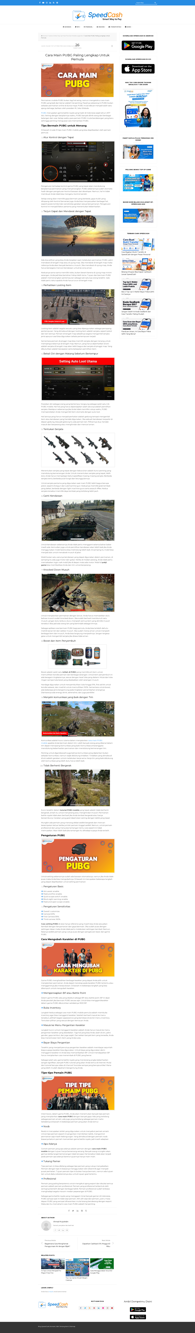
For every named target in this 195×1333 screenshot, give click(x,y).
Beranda (68, 27)
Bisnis (129, 27)
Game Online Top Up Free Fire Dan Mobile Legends (66, 36)
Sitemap (72, 1326)
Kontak (52, 1326)
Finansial (89, 27)
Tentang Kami (64, 1326)
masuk (51, 1291)
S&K (57, 1326)
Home (45, 36)
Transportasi (116, 27)
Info (78, 27)
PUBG (43, 113)
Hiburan (102, 27)
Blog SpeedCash (43, 1326)
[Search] (155, 2)
